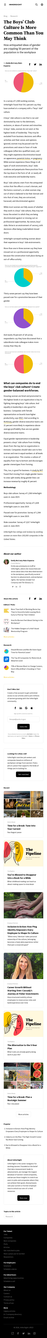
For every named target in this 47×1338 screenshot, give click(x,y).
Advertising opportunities (14, 1278)
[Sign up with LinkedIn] (21, 708)
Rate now (23, 1198)
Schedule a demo (10, 1269)
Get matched (23, 774)
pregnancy (37, 158)
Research (9, 1216)
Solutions (7, 1266)
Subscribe (23, 726)
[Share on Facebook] (29, 64)
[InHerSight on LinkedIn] (29, 1333)
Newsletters (8, 1257)
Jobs (5, 1234)
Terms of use (9, 1303)
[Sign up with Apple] (31, 708)
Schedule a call (9, 1281)
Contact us (8, 1296)
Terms (30, 736)
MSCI (21, 418)
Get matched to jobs (12, 1250)
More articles (23, 1114)
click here (29, 734)
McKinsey (8, 421)
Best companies (10, 1241)
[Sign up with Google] (26, 708)
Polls (6, 1244)
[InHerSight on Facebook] (18, 1333)
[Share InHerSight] (12, 1333)
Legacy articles (9, 1311)
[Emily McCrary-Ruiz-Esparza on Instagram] (20, 586)
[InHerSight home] (15, 4)
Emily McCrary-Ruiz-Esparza (22, 560)
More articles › (9, 637)
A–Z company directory (13, 1314)
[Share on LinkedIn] (40, 64)
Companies (8, 1237)
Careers (7, 1293)
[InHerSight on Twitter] (23, 1333)
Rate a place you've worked (14, 1254)
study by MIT (37, 470)
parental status (23, 158)
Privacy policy (9, 1300)
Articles (7, 1247)
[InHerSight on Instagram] (34, 1333)
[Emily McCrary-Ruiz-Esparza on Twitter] (13, 586)
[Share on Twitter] (35, 64)
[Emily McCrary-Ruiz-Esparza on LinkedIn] (16, 586)
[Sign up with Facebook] (15, 708)
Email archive (9, 1317)
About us (7, 1290)
